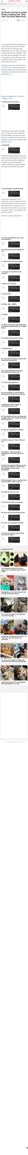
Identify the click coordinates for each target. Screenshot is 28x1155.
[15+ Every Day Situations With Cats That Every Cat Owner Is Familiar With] (14, 650)
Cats (2, 566)
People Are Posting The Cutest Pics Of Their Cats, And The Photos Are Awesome (14, 638)
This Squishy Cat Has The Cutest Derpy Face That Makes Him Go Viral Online (13, 570)
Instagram (4, 98)
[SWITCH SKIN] (26, 1)
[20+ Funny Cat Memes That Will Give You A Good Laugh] (14, 605)
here (10, 74)
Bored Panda (7, 67)
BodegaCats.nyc (12, 96)
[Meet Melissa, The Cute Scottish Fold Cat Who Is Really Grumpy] (14, 582)
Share (3, 106)
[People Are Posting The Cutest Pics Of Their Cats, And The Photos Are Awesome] (14, 627)
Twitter (10, 98)
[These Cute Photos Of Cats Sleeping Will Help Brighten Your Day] (14, 673)
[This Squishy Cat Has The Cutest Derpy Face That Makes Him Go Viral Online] (14, 559)
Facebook (21, 96)
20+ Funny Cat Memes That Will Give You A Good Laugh (13, 614)
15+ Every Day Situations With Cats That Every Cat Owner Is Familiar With (13, 660)
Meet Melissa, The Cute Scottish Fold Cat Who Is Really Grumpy (13, 592)
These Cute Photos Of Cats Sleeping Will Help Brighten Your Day (13, 682)
